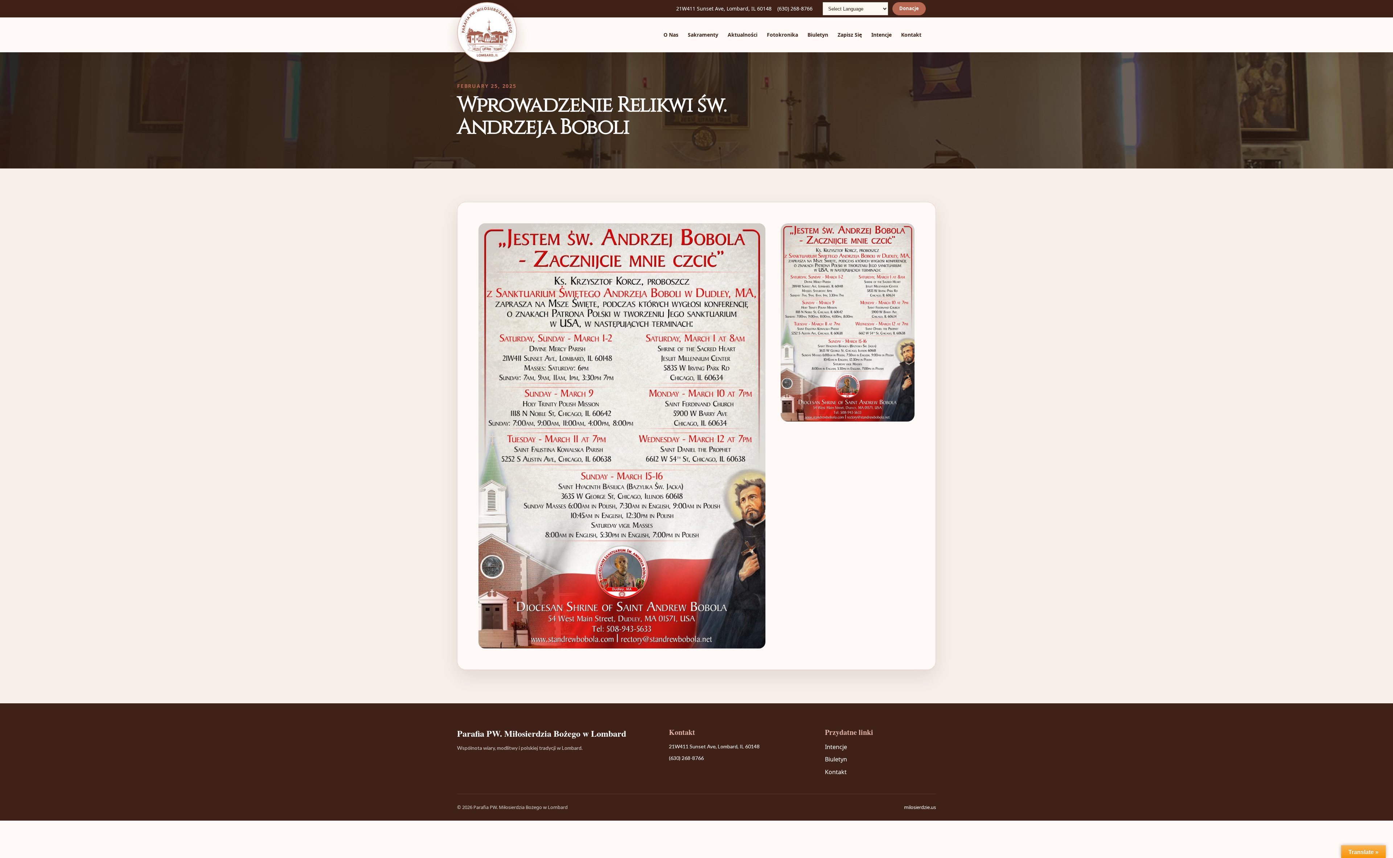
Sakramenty (703, 34)
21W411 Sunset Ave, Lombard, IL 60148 (724, 8)
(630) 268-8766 (795, 8)
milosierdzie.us (920, 807)
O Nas (670, 34)
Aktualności (742, 34)
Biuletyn (818, 34)
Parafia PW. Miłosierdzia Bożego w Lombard (541, 733)
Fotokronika (782, 34)
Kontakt (911, 34)
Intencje (881, 34)
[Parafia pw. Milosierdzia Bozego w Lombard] (487, 32)
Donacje (909, 8)
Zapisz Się (850, 34)
